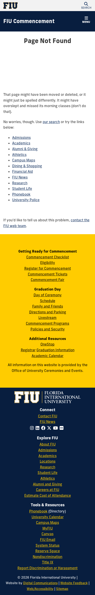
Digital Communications (40, 583)
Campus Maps (23, 160)
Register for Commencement (47, 268)
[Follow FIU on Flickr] (62, 428)
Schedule (47, 300)
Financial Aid (22, 171)
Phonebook (21, 194)
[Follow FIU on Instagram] (33, 428)
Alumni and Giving (47, 484)
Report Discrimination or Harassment (47, 568)
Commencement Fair (47, 279)
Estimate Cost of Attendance (47, 495)
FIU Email (47, 539)
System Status (47, 545)
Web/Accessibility (40, 589)
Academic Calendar (47, 355)
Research (19, 183)
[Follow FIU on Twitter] (50, 428)
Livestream (47, 317)
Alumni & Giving (25, 149)
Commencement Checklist (47, 257)
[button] (86, 5)
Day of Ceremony (48, 295)
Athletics (19, 154)
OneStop (47, 344)
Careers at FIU (47, 489)
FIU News (20, 177)
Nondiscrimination (47, 556)
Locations (47, 461)
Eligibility (47, 262)
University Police (26, 200)
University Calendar (48, 517)
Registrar (28, 350)
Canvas (47, 534)
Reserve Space (47, 551)
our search (51, 122)
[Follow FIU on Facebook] (44, 428)
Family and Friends (47, 306)
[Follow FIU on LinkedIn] (38, 428)
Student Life (22, 188)
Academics (21, 143)
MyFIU (47, 528)
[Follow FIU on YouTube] (56, 428)
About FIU (48, 444)
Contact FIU (47, 416)
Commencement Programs (47, 323)
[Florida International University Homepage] (25, 5)
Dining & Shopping (27, 166)
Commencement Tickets (47, 274)
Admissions (21, 137)
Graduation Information (55, 350)
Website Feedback (74, 583)
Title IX (47, 562)
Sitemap (62, 589)
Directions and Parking (47, 312)
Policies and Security (47, 329)
